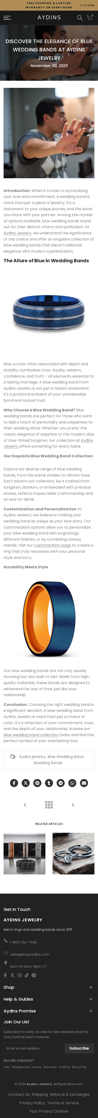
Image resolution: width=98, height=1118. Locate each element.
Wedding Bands (48, 763)
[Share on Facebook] (14, 783)
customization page (52, 545)
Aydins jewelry (32, 756)
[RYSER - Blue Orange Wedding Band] (49, 619)
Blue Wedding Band (65, 756)
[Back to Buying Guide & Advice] (49, 805)
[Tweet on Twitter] (26, 783)
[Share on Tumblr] (49, 783)
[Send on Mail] (84, 783)
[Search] (80, 18)
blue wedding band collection (31, 735)
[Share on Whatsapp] (72, 783)
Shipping (40, 1094)
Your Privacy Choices (49, 1111)
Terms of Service (63, 1103)
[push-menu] (7, 17)
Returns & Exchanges (70, 1094)
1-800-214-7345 (23, 942)
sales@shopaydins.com (29, 954)
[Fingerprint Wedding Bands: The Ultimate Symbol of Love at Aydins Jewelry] (73, 805)
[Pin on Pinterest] (37, 783)
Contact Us (18, 1094)
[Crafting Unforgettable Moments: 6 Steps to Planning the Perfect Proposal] (25, 805)
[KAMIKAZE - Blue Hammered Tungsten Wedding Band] (49, 312)
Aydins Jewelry (17, 233)
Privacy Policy (32, 1103)
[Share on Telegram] (61, 783)
